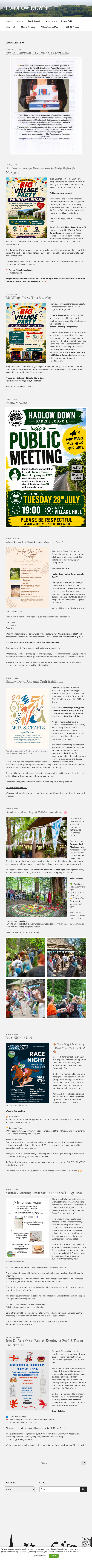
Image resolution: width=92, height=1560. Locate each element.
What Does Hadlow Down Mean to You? (34, 542)
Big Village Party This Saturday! (29, 297)
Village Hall (10, 27)
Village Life (50, 21)
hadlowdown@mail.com (50, 648)
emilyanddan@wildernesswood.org (37, 924)
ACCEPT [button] (54, 1556)
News (8, 21)
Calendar (20, 21)
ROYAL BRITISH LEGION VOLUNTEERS (37, 53)
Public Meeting (16, 403)
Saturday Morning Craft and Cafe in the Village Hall (44, 1193)
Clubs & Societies (28, 27)
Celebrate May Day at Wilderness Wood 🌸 (36, 812)
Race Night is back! (19, 1037)
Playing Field (66, 21)
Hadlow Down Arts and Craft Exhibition (34, 681)
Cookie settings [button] (39, 1556)
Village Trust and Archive (51, 27)
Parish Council (34, 21)
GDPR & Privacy (72, 27)
